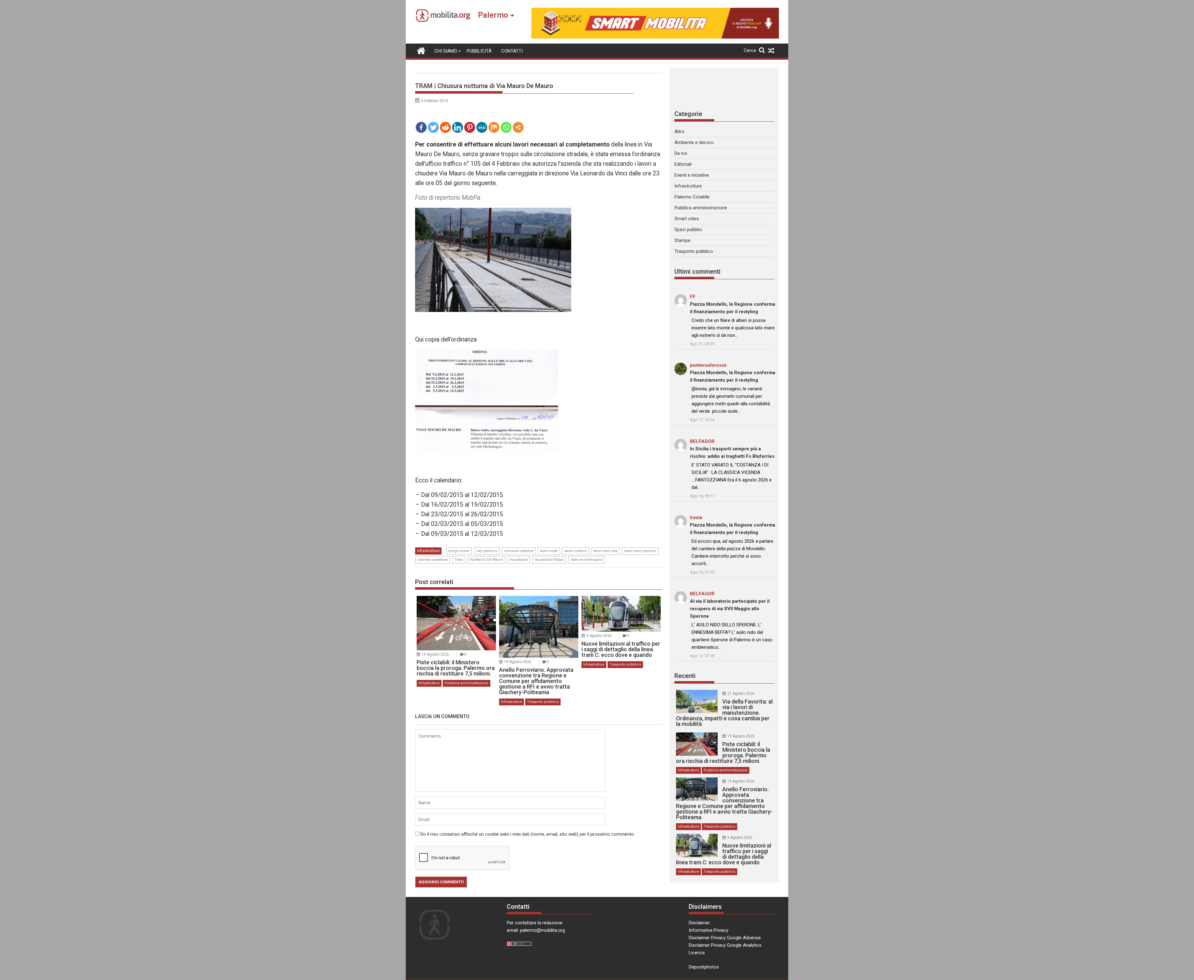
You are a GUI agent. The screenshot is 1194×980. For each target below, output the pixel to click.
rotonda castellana (432, 560)
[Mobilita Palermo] (421, 50)
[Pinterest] (469, 127)
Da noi (680, 153)
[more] (518, 127)
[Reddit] (445, 127)
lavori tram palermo (640, 551)
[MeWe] (481, 127)
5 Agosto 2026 (599, 636)
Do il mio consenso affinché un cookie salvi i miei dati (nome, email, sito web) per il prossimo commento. (527, 834)
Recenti (685, 676)
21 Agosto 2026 (741, 693)
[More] (518, 127)
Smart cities (686, 218)
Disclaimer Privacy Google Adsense (725, 938)
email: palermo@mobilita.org (536, 930)
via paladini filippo (549, 560)
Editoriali (683, 164)
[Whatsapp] (506, 127)
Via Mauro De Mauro (486, 560)
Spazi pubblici (688, 229)
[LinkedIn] (457, 127)
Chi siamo (445, 51)
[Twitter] (433, 127)
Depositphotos (704, 967)
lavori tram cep (605, 551)
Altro (679, 131)
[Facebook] (421, 127)
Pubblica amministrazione (466, 683)
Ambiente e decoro (694, 142)
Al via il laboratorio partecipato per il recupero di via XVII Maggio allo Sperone (730, 608)
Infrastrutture (428, 551)
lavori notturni (575, 551)
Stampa (682, 240)
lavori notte (549, 551)
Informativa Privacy (708, 930)
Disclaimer (699, 923)
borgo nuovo (459, 551)
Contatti (512, 51)
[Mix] (493, 127)
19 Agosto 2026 (435, 654)
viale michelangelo (586, 560)
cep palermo (486, 551)
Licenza (697, 952)
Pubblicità (479, 51)
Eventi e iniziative (691, 175)
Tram (458, 560)
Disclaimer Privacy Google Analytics (725, 945)
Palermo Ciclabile (692, 197)
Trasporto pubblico (543, 702)
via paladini (519, 560)
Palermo (493, 15)
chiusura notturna (518, 551)
